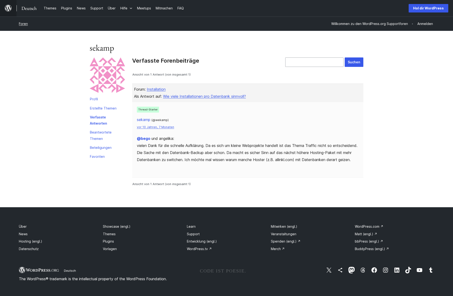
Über (23, 226)
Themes (109, 234)
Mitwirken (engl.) (284, 226)
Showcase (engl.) (116, 226)
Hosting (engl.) (30, 241)
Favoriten (97, 156)
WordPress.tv (199, 249)
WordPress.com (369, 226)
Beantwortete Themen (101, 135)
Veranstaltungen (283, 234)
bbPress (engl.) (369, 241)
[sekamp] (107, 76)
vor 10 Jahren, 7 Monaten (155, 127)
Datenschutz (29, 249)
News (23, 234)
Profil (94, 99)
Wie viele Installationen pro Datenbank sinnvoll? (204, 96)
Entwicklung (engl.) (202, 241)
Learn (191, 226)
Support (193, 234)
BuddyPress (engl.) (372, 249)
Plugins (108, 241)
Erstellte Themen (103, 108)
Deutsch (70, 270)
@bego (143, 138)
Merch (278, 249)
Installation (156, 89)
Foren (23, 24)
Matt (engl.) (366, 234)
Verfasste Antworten (98, 120)
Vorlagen (110, 249)
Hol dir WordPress (428, 8)
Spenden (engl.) (286, 241)
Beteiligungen (101, 148)
